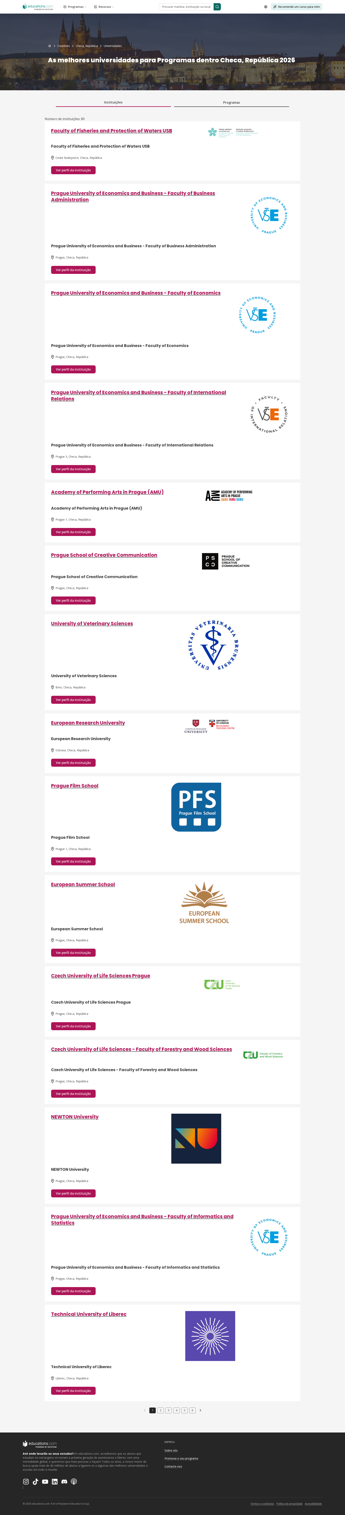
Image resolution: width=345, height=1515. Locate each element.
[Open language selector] (265, 6)
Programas (75, 7)
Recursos (105, 7)
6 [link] (192, 1410)
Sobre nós (171, 1450)
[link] (113, 46)
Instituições (113, 102)
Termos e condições (262, 1503)
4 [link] (176, 1410)
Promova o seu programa (181, 1458)
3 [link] (168, 1410)
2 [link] (160, 1410)
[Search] (217, 6)
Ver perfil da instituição (73, 170)
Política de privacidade (289, 1503)
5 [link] (184, 1410)
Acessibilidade (313, 1503)
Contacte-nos (173, 1466)
